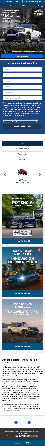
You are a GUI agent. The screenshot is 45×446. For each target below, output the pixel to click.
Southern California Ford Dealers (18, 5)
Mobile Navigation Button (42, 5)
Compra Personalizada (11, 1)
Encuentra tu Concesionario (34, 1)
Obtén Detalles (21, 241)
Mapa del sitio (36, 431)
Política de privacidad (22, 433)
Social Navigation (39, 5)
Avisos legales (29, 431)
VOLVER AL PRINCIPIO (22, 443)
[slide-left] (3, 33)
